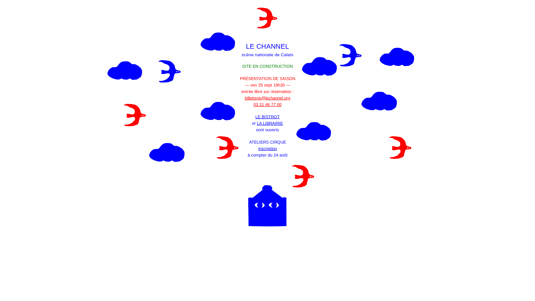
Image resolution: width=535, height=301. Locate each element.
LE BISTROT (267, 117)
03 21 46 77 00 (267, 104)
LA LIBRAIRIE (270, 123)
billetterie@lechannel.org (267, 98)
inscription (267, 148)
